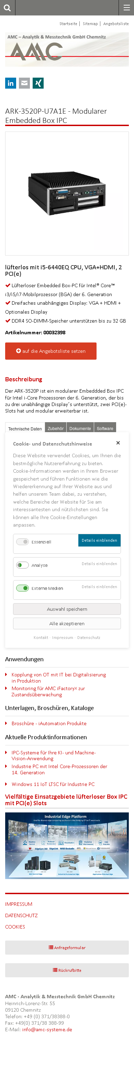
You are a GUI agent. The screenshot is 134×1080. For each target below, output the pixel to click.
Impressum (18, 904)
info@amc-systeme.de (47, 1029)
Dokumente (80, 428)
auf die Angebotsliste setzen (54, 351)
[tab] (25, 428)
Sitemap (90, 23)
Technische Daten (25, 428)
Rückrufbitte (69, 970)
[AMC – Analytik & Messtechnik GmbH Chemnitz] (45, 49)
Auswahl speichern (67, 609)
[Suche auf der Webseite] (5, 8)
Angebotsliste (116, 23)
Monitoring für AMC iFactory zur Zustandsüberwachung (48, 691)
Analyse (39, 565)
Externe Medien (47, 588)
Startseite (68, 23)
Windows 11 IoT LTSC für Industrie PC (53, 784)
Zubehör (56, 428)
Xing (38, 83)
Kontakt (41, 637)
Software (105, 428)
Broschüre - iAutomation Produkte (49, 723)
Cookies (15, 927)
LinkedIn (10, 83)
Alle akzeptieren (67, 623)
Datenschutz (21, 915)
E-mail (24, 83)
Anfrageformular (70, 947)
